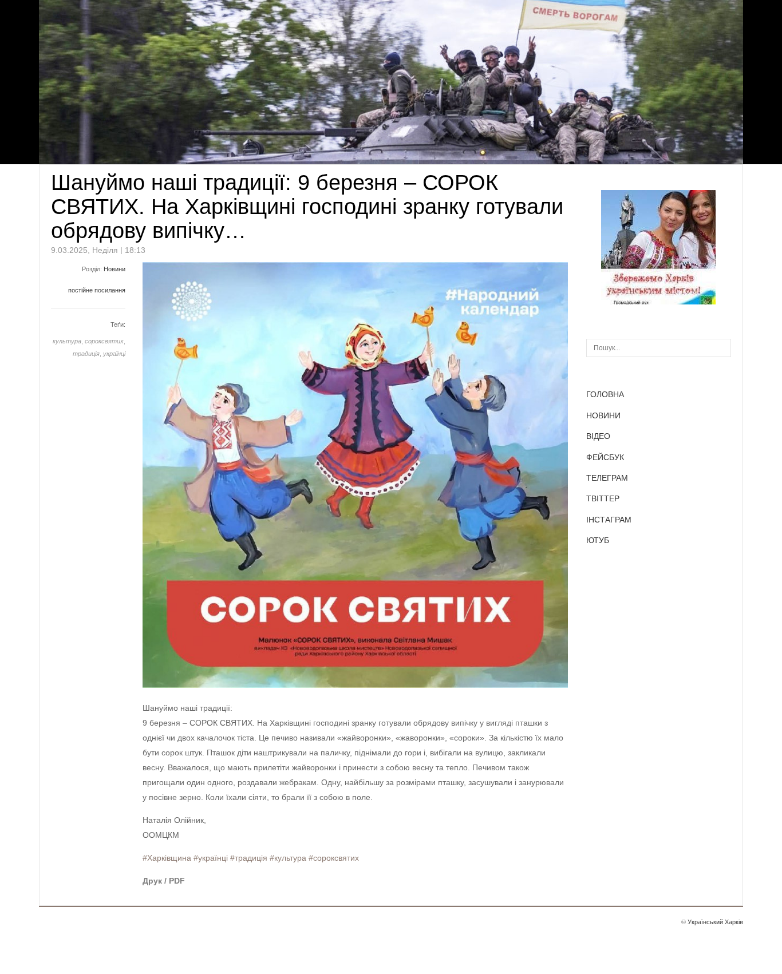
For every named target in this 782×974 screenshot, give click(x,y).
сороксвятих (104, 341)
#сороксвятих (334, 857)
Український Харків (715, 921)
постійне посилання (96, 290)
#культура (288, 857)
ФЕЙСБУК (605, 457)
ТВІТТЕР (602, 498)
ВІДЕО (598, 436)
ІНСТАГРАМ (608, 519)
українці (114, 353)
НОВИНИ (603, 415)
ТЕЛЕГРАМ (607, 477)
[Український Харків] (658, 301)
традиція (86, 353)
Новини (114, 269)
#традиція (248, 857)
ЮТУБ (597, 540)
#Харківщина (167, 857)
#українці (210, 857)
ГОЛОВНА (605, 394)
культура (67, 341)
